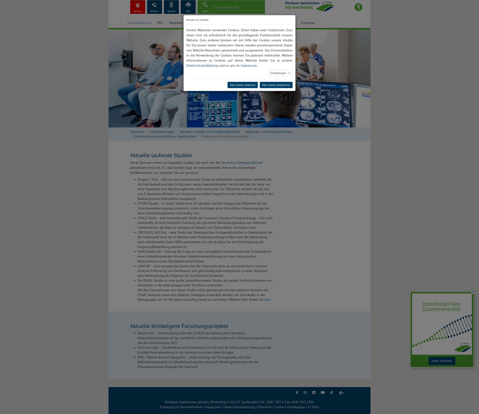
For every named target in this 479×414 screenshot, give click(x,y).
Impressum (249, 65)
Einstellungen (278, 73)
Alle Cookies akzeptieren (276, 85)
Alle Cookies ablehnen (242, 85)
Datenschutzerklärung (202, 65)
